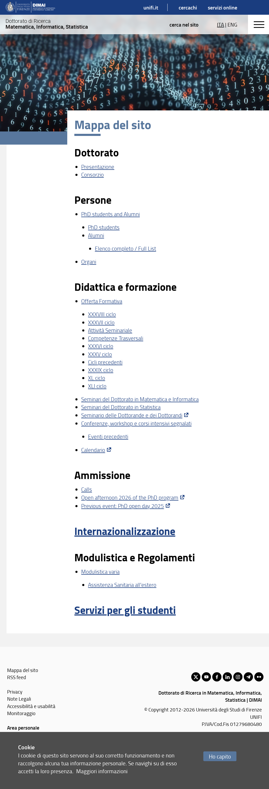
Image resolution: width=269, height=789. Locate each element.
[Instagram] (237, 676)
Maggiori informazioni (102, 771)
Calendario (93, 450)
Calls (86, 489)
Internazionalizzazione (124, 530)
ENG (232, 24)
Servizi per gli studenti (125, 609)
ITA (220, 24)
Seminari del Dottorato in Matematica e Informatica (140, 399)
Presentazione (97, 166)
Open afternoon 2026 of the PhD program (129, 497)
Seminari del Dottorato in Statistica (121, 407)
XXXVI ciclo (100, 346)
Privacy (14, 691)
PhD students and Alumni (110, 214)
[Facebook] (216, 676)
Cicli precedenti (105, 362)
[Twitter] (195, 676)
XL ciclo (96, 377)
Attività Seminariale (110, 330)
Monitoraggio (21, 713)
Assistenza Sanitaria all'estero (122, 584)
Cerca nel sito (184, 24)
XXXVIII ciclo (102, 314)
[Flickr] (258, 676)
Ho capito (220, 756)
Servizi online (222, 7)
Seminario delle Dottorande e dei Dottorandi (131, 415)
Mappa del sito (22, 670)
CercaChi (188, 7)
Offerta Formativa (101, 301)
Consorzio (92, 174)
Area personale (23, 727)
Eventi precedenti (108, 436)
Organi (88, 261)
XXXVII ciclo (101, 322)
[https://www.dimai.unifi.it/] (30, 7)
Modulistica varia (100, 571)
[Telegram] (248, 676)
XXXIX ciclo (100, 370)
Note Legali (19, 698)
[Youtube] (206, 676)
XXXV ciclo (100, 354)
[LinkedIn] (227, 676)
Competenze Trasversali (115, 338)
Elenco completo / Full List (125, 248)
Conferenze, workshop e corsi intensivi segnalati (136, 423)
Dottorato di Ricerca (47, 24)
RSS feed (16, 677)
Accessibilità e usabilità (31, 706)
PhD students (104, 227)
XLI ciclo (97, 386)
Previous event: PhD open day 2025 (122, 506)
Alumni (96, 235)
